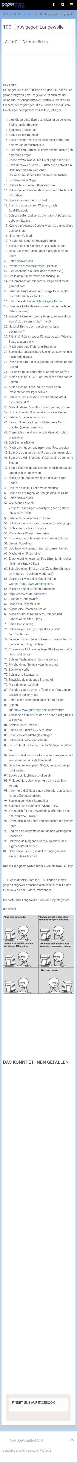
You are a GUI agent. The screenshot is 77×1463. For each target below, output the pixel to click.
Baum (12, 256)
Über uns (17, 1450)
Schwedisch (25, 261)
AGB (48, 1450)
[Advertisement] (38, 1230)
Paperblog (16, 1440)
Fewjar (26, 155)
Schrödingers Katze (49, 301)
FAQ (42, 1450)
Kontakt (6, 1450)
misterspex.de (35, 266)
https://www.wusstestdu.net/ (28, 594)
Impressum (31, 1450)
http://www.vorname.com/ (36, 584)
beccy (43, 41)
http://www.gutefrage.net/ (30, 710)
